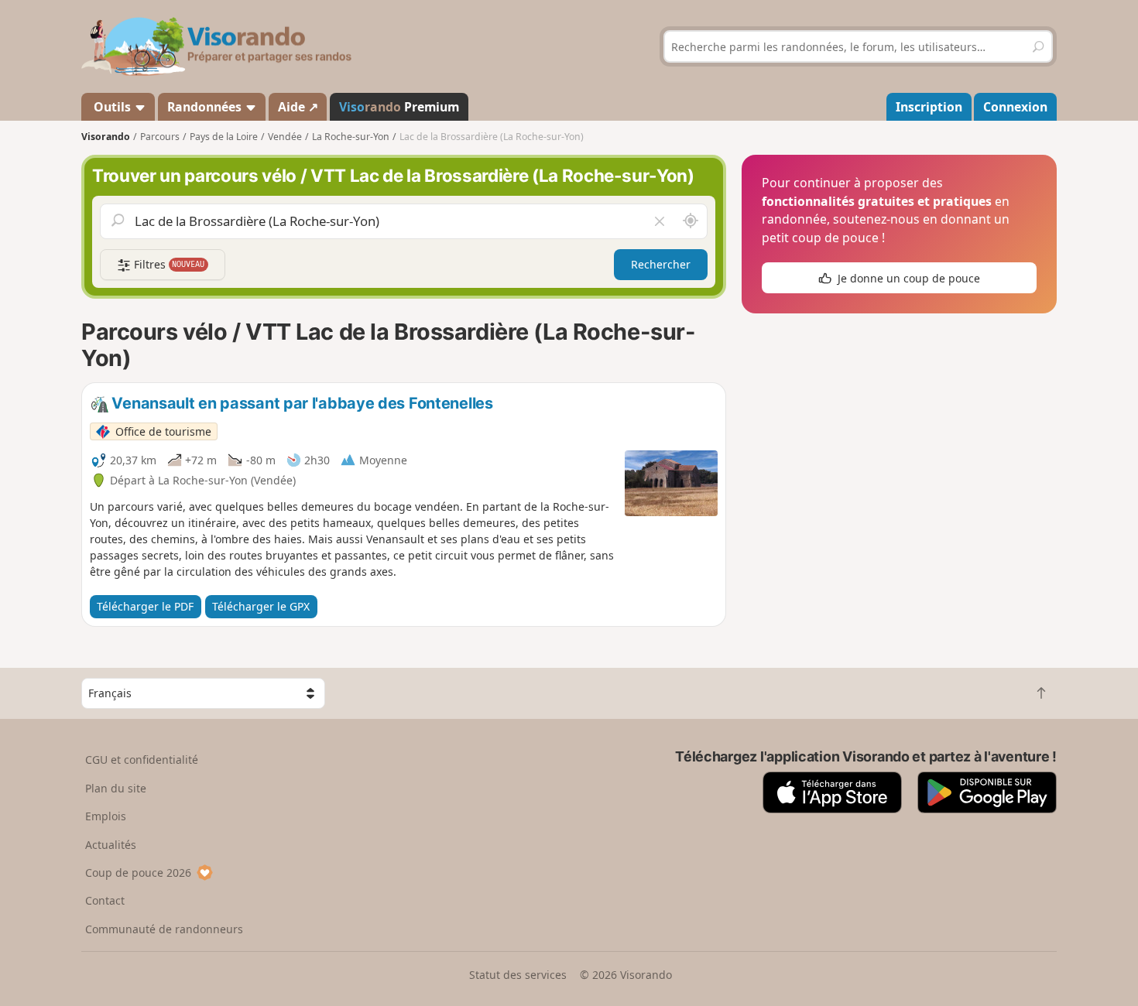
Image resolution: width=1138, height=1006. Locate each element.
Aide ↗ (298, 106)
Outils (112, 106)
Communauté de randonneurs (164, 929)
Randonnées (206, 106)
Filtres (168, 264)
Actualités (110, 844)
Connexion (1015, 106)
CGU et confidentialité (141, 759)
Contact (105, 900)
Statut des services (518, 974)
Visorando (105, 136)
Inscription (929, 106)
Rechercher (661, 264)
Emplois (105, 816)
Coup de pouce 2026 (138, 872)
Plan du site (115, 788)
